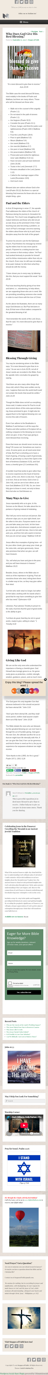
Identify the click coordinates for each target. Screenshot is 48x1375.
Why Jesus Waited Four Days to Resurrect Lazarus (22, 1027)
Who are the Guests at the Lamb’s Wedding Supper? (23, 1025)
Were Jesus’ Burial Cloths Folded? (17, 1032)
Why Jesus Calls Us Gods (14, 1030)
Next (41, 31)
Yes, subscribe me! (24, 992)
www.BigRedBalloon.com (33, 1200)
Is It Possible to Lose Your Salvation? (18, 1034)
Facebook (17, 2)
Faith (24, 773)
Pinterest (26, 2)
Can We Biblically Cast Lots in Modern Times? (21, 1037)
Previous (34, 31)
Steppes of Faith (33, 40)
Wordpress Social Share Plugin (12, 1373)
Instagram (31, 2)
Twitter (21, 2)
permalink (19, 775)
